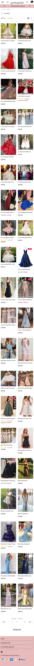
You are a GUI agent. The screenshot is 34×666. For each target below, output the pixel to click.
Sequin (8, 9)
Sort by (3, 18)
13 (24, 622)
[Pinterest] (2, 652)
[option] (17, 6)
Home (3, 9)
